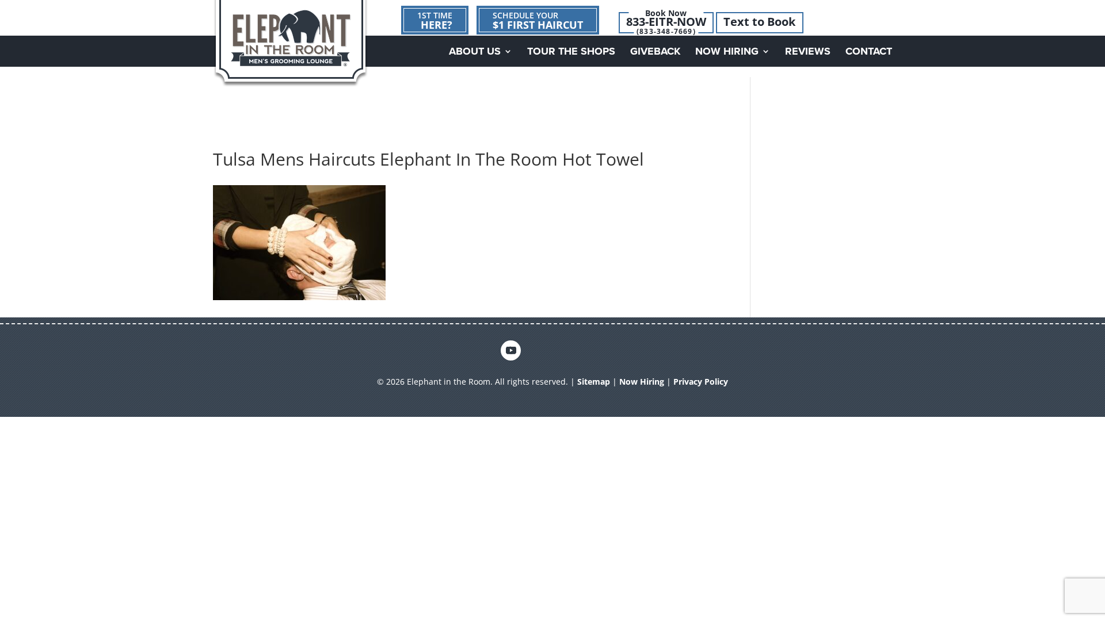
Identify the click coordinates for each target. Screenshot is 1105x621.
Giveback (655, 52)
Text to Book (759, 22)
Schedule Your (538, 21)
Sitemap (593, 381)
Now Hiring (727, 52)
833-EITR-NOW (666, 22)
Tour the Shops (571, 52)
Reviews (807, 52)
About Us (475, 52)
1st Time (434, 21)
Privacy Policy (700, 381)
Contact (868, 52)
